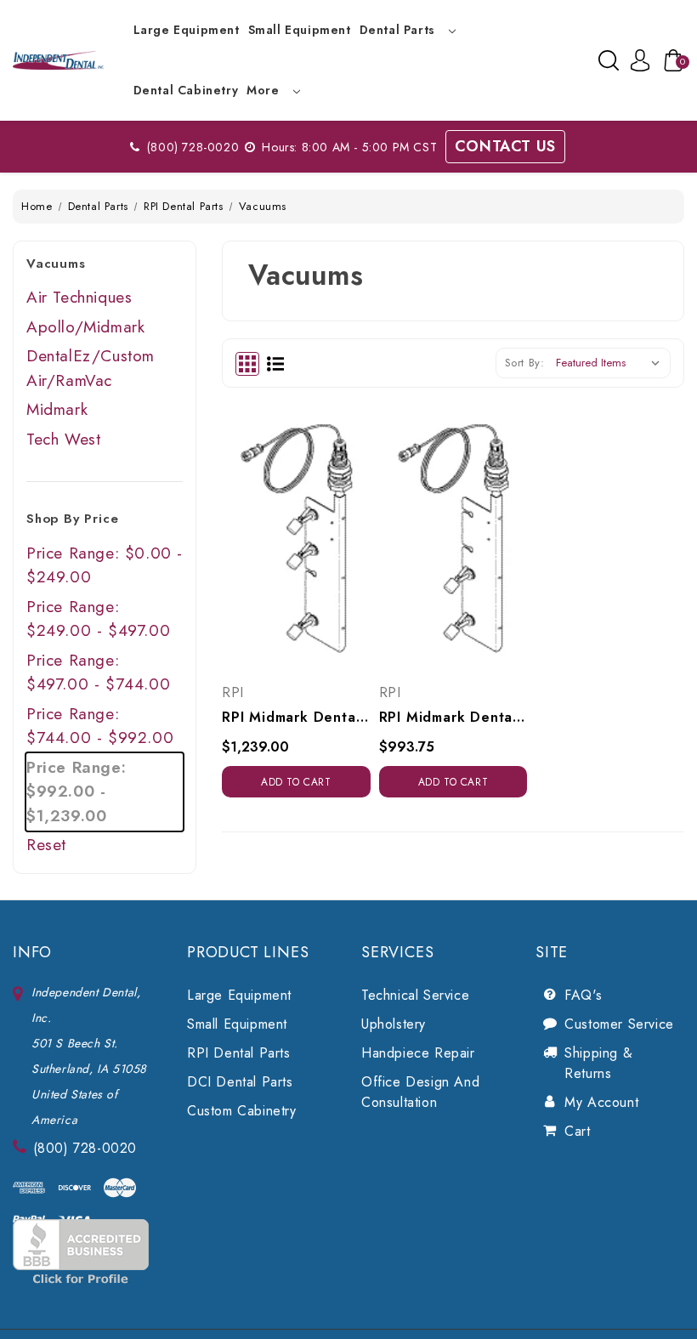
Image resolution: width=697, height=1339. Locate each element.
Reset (46, 844)
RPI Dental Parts (239, 1053)
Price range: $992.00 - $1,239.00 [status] (76, 791)
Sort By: (525, 363)
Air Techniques (79, 297)
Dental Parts (399, 29)
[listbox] (611, 363)
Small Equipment (299, 29)
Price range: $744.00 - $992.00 (99, 726)
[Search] (608, 60)
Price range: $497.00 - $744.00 (98, 672)
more (264, 90)
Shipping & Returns (598, 1063)
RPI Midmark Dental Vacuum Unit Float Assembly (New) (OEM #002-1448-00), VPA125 (453, 717)
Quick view (277, 525)
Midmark (57, 409)
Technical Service (415, 995)
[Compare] (315, 525)
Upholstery (393, 1024)
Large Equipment (186, 29)
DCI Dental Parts (240, 1082)
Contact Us (505, 146)
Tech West (63, 439)
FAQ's (583, 995)
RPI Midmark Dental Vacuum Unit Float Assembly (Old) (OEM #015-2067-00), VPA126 (296, 717)
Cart (577, 1131)
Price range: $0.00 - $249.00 (104, 565)
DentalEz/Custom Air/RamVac (90, 368)
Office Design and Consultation (420, 1092)
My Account (601, 1102)
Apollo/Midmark (85, 326)
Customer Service (619, 1024)
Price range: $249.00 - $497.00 (98, 619)
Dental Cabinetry (186, 90)
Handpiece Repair (418, 1053)
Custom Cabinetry (242, 1111)
